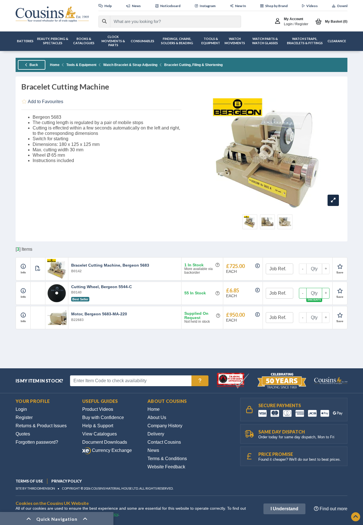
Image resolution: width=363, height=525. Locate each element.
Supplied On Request (196, 315)
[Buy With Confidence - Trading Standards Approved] (233, 380)
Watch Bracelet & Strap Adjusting (130, 65)
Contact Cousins (164, 442)
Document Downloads (104, 442)
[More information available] (23, 266)
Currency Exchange (111, 450)
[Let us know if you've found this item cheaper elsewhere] (257, 265)
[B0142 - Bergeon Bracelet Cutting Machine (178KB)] (38, 268)
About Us (156, 417)
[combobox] (170, 21)
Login (21, 409)
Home (55, 65)
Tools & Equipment (81, 65)
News (153, 450)
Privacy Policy (66, 481)
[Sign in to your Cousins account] (279, 21)
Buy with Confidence (103, 417)
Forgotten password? (37, 442)
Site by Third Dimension (35, 488)
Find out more (332, 508)
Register (24, 417)
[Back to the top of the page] (355, 517)
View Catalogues (99, 434)
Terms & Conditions (167, 458)
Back (33, 65)
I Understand (284, 508)
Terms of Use (29, 481)
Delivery (155, 434)
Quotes (23, 434)
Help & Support (97, 425)
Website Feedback (166, 466)
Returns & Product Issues (41, 425)
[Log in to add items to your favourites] (340, 266)
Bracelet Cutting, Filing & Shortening (193, 65)
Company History (164, 425)
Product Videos (97, 409)
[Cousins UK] (52, 14)
